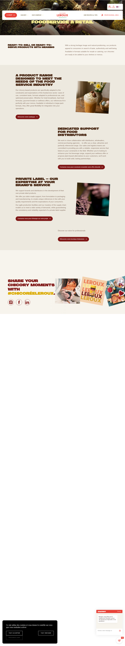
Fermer (119, 611)
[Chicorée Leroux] (62, 15)
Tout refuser (46, 633)
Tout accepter (14, 633)
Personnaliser (14, 637)
